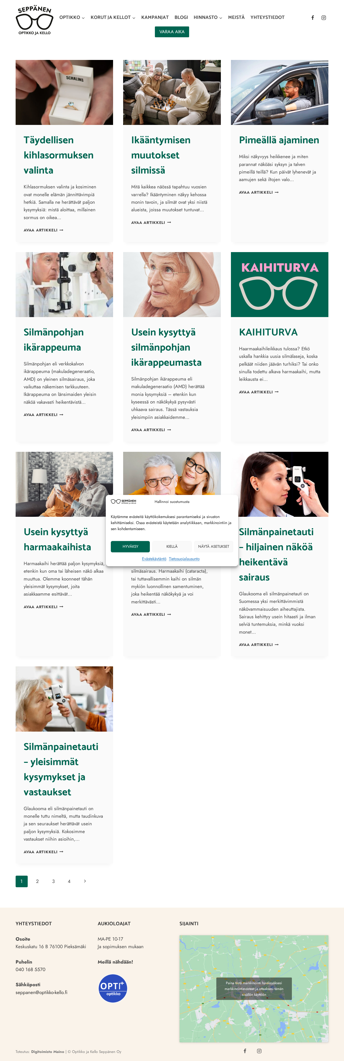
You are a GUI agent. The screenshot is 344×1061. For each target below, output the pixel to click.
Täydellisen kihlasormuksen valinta (59, 155)
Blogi (181, 17)
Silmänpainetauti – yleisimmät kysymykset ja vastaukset (61, 770)
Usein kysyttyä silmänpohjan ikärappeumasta (166, 347)
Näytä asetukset (213, 546)
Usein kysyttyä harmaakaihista (57, 540)
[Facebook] (312, 17)
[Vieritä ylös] (330, 1052)
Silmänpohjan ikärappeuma (54, 340)
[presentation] (64, 92)
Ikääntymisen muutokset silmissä (161, 155)
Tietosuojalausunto (184, 559)
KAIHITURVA (268, 332)
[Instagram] (323, 17)
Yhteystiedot (268, 17)
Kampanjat (155, 17)
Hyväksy (130, 546)
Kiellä (172, 546)
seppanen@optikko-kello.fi (41, 992)
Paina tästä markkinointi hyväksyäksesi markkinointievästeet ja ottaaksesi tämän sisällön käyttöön (254, 988)
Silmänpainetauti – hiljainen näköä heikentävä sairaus (276, 555)
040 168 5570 (30, 969)
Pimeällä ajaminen (279, 140)
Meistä (236, 17)
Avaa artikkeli (43, 230)
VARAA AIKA (172, 31)
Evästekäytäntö (154, 559)
